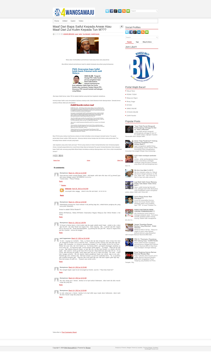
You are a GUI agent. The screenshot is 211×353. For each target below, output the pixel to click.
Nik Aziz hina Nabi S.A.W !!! (143, 170)
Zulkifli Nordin (95, 34)
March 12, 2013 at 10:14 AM (80, 238)
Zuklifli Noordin (131, 115)
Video (81, 21)
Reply (61, 181)
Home (56, 21)
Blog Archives (147, 42)
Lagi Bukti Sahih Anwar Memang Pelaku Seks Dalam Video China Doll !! (145, 183)
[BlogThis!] (56, 156)
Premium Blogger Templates (150, 347)
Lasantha (139, 347)
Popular (129, 42)
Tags (137, 42)
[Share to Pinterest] (62, 156)
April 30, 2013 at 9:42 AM (80, 189)
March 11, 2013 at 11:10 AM (77, 173)
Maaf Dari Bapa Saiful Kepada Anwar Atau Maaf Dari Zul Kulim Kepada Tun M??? (82, 28)
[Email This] (54, 156)
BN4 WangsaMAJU (70, 348)
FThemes (123, 347)
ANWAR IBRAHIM (68, 34)
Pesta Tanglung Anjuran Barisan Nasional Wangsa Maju (145, 253)
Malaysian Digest (132, 98)
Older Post (120, 160)
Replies (63, 185)
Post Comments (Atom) (69, 332)
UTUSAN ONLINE (132, 112)
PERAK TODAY (132, 94)
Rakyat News (131, 91)
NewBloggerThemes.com (151, 349)
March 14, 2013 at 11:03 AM (77, 290)
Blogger (88, 348)
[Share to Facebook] (60, 156)
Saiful (80, 34)
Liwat (76, 34)
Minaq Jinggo (131, 101)
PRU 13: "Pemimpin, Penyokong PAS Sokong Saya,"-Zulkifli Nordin (146, 240)
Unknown (68, 189)
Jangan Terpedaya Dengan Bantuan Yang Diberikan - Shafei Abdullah (145, 226)
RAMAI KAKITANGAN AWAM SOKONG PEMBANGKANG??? (144, 210)
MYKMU (129, 105)
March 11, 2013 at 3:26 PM (77, 222)
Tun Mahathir (86, 34)
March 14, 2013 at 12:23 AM (78, 267)
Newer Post (56, 160)
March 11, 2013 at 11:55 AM (77, 202)
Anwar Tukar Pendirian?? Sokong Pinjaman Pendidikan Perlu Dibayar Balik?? (145, 142)
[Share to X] (58, 156)
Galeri (73, 21)
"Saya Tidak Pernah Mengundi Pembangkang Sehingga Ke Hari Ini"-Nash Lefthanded (145, 127)
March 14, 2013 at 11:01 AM (77, 278)
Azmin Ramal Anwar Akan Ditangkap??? (143, 197)
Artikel (64, 21)
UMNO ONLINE (132, 108)
